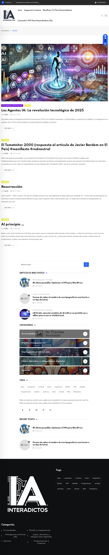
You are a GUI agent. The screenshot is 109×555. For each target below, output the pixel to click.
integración (58, 387)
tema (54, 392)
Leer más (7, 128)
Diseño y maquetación (41, 294)
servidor (37, 392)
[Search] (102, 15)
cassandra (31, 387)
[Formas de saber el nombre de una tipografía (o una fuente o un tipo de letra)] (24, 298)
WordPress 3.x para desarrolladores (57, 10)
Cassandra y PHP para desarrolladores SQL (35, 21)
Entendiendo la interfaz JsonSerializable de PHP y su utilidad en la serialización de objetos (43, 2)
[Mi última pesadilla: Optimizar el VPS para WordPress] (24, 282)
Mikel (7, 114)
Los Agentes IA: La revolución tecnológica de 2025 (42, 110)
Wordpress (77, 392)
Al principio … (12, 224)
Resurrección (11, 187)
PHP (75, 387)
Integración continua (32, 10)
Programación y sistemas (43, 280)
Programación (26, 392)
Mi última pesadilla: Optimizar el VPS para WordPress (58, 283)
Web (68, 392)
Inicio (20, 10)
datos (49, 387)
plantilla (82, 387)
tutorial (61, 392)
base (22, 387)
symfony (46, 392)
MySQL (67, 387)
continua (41, 387)
